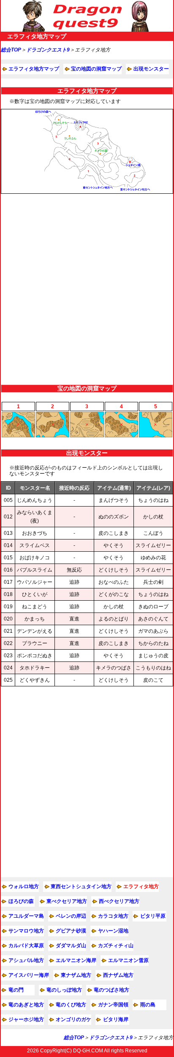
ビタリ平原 (153, 916)
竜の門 (16, 990)
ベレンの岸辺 (71, 916)
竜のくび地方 (71, 1005)
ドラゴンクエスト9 (48, 50)
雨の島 (147, 1005)
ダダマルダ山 (71, 946)
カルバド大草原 (26, 946)
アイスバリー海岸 (28, 975)
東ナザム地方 (76, 975)
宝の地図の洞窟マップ (96, 69)
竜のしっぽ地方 (64, 990)
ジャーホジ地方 (26, 1019)
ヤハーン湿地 (113, 931)
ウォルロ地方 (23, 886)
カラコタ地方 (113, 916)
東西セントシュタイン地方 (81, 886)
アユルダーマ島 (26, 916)
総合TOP (11, 50)
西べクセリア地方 (119, 901)
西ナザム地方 (118, 975)
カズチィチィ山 (115, 946)
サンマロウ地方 (26, 931)
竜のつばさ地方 (111, 990)
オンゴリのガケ (73, 1019)
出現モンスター (151, 69)
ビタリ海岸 (115, 1019)
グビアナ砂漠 (71, 931)
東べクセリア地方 (66, 901)
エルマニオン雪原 (128, 960)
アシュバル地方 (26, 960)
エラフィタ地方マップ (33, 69)
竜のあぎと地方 (26, 1005)
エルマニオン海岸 (76, 960)
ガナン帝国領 (113, 1005)
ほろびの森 (21, 901)
